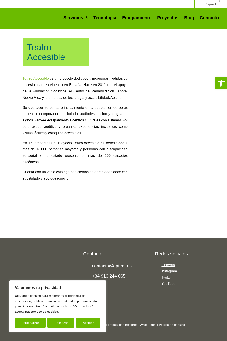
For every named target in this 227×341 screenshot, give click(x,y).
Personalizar (30, 322)
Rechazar (61, 322)
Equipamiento (136, 18)
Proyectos (167, 18)
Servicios (73, 18)
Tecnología (104, 18)
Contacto (209, 18)
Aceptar (88, 322)
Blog (189, 18)
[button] (221, 83)
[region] (57, 306)
